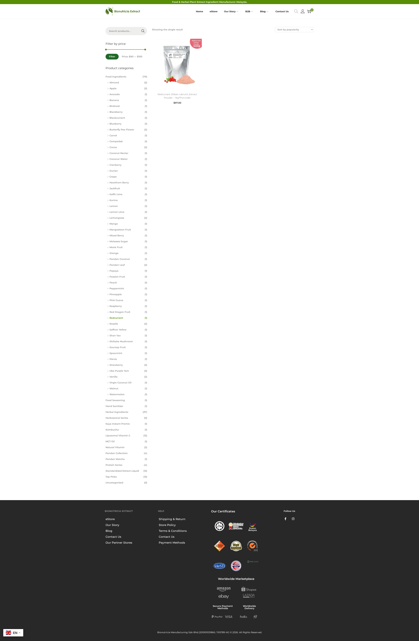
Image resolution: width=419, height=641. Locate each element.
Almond (114, 82)
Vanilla (113, 376)
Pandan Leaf (117, 264)
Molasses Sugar (118, 241)
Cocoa (113, 147)
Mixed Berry (116, 235)
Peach (113, 282)
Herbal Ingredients (117, 412)
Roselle (113, 323)
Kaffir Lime (115, 194)
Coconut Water (118, 159)
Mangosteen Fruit (120, 229)
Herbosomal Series (117, 417)
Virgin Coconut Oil (120, 382)
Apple (113, 88)
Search (143, 30)
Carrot (113, 135)
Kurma (113, 200)
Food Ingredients (116, 76)
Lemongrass (116, 217)
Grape (113, 176)
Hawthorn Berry (119, 182)
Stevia (113, 359)
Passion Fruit (117, 276)
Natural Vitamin (115, 447)
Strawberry (116, 364)
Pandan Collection (117, 453)
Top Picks (111, 476)
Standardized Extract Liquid (122, 470)
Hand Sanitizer (114, 406)
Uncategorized (114, 482)
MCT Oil (110, 441)
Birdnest (114, 106)
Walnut (113, 388)
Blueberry (115, 123)
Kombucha (112, 429)
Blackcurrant (117, 117)
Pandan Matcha (115, 459)
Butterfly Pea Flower (121, 129)
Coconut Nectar (118, 153)
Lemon (113, 206)
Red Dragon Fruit (119, 312)
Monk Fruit (116, 247)
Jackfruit (114, 188)
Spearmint (115, 353)
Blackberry (116, 111)
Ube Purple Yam (119, 370)
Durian (113, 170)
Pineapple (115, 294)
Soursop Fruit (117, 347)
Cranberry (115, 164)
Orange (113, 253)
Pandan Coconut (119, 259)
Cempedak (116, 141)
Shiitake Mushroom (121, 341)
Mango (113, 223)
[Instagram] (293, 518)
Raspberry (115, 306)
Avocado (114, 94)
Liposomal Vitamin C (118, 435)
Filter (112, 56)
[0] (309, 11)
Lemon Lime (116, 212)
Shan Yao (115, 335)
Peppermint (116, 288)
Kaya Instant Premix (118, 423)
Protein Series (114, 465)
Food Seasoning (115, 400)
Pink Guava (116, 300)
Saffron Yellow (118, 329)
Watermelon (117, 394)
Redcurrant (116, 317)
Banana (114, 100)
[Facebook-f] (285, 518)
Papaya (113, 270)
